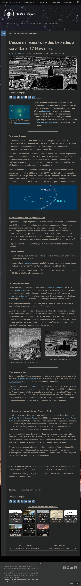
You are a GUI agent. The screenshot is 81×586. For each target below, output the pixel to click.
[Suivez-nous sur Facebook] (64, 567)
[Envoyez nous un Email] (71, 567)
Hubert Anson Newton (17, 290)
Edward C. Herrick (55, 287)
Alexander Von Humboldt (26, 379)
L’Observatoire (42, 2)
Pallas (13, 389)
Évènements (55, 2)
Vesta (73, 386)
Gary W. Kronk (26, 296)
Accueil (5, 2)
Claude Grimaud (18, 54)
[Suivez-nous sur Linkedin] (75, 567)
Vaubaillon (28, 263)
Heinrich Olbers (32, 386)
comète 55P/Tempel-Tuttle (45, 122)
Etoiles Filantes (30, 33)
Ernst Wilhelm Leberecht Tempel (25, 418)
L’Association (15, 2)
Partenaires (67, 2)
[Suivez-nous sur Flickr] (68, 567)
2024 (10, 33)
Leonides (46, 111)
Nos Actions (28, 2)
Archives (18, 33)
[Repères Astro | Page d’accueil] (20, 14)
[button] (74, 583)
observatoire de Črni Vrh (22, 123)
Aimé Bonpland (15, 382)
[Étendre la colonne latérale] (3, 33)
